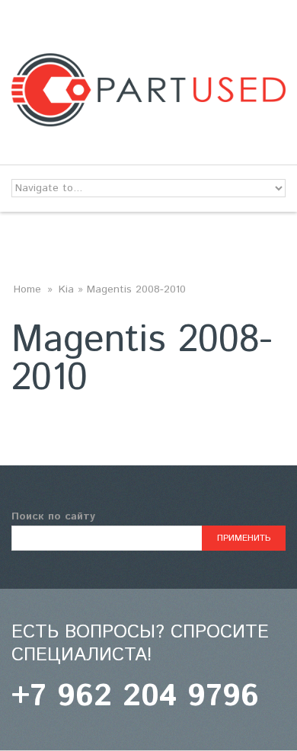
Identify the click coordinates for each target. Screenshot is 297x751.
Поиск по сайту (53, 516)
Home (27, 289)
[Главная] (148, 62)
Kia (66, 289)
